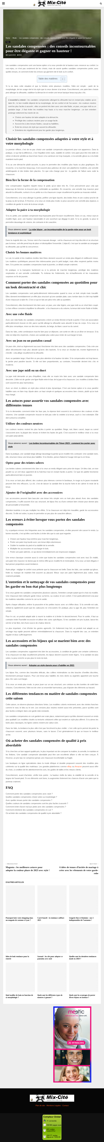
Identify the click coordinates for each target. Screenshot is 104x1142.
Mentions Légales (54, 1105)
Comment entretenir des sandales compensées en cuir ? (29, 810)
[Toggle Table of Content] (61, 79)
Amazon (78, 766)
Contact (65, 1105)
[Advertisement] (52, 838)
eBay (69, 766)
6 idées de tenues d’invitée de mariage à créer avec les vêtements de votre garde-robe (78, 870)
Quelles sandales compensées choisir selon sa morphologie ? (31, 797)
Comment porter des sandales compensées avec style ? (29, 794)
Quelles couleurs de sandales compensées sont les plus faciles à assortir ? (37, 803)
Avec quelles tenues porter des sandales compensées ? (29, 800)
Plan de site (40, 1105)
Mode (8, 42)
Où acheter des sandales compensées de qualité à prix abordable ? (33, 813)
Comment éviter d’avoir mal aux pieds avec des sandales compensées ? (36, 807)
